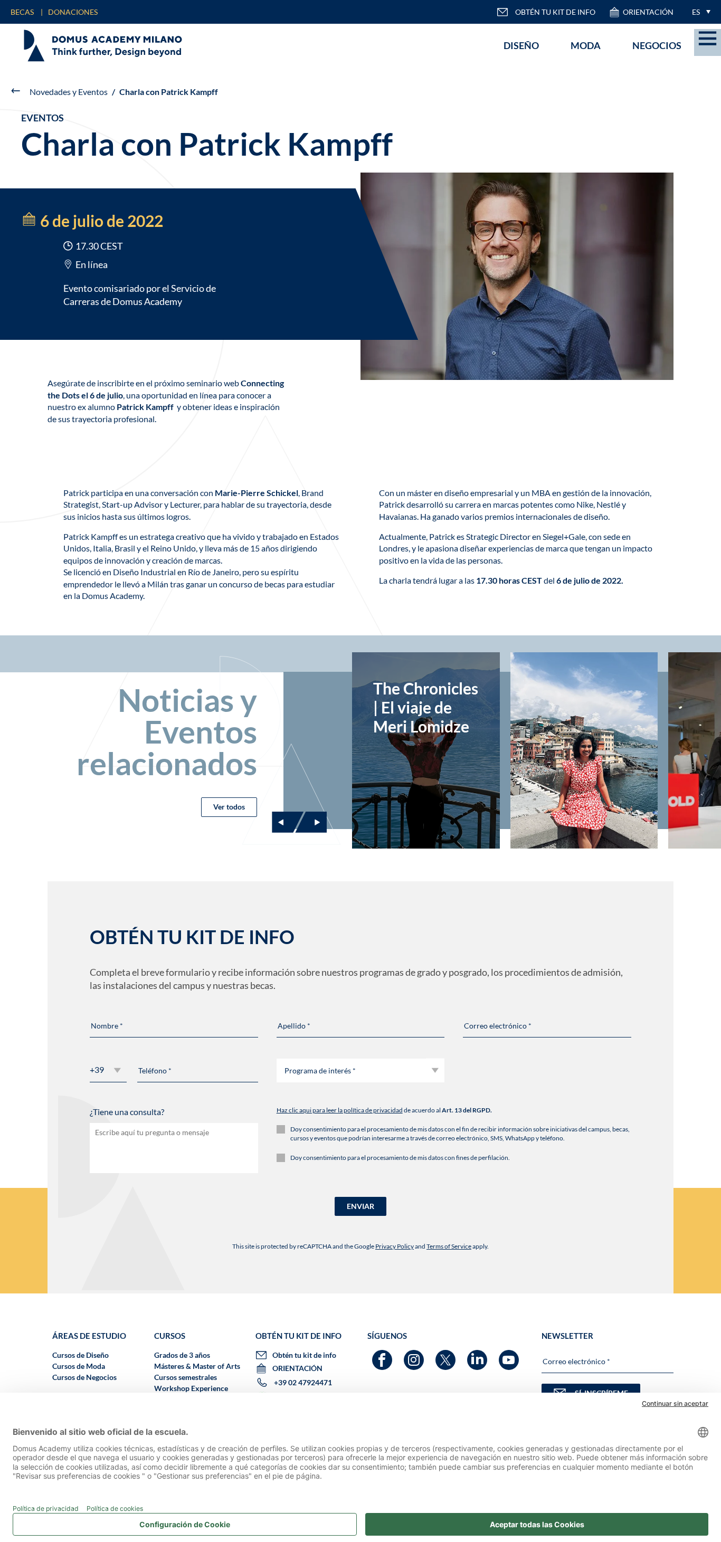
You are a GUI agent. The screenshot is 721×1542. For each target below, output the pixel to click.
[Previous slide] (287, 822)
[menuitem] (698, 12)
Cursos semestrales (185, 1377)
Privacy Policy (394, 1246)
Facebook (383, 1355)
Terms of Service (448, 1246)
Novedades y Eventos (69, 92)
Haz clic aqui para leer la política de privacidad (340, 1110)
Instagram (415, 1355)
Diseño (521, 45)
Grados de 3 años (182, 1354)
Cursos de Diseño (80, 1354)
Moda (586, 45)
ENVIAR (360, 1206)
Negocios (656, 45)
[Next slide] (311, 822)
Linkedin (478, 1355)
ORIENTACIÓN (648, 11)
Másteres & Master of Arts (197, 1366)
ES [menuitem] (696, 11)
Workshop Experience (191, 1388)
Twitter (447, 1355)
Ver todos (229, 806)
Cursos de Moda (78, 1366)
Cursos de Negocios (84, 1377)
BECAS (22, 11)
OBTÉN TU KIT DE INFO (555, 11)
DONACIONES (73, 11)
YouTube (510, 1355)
